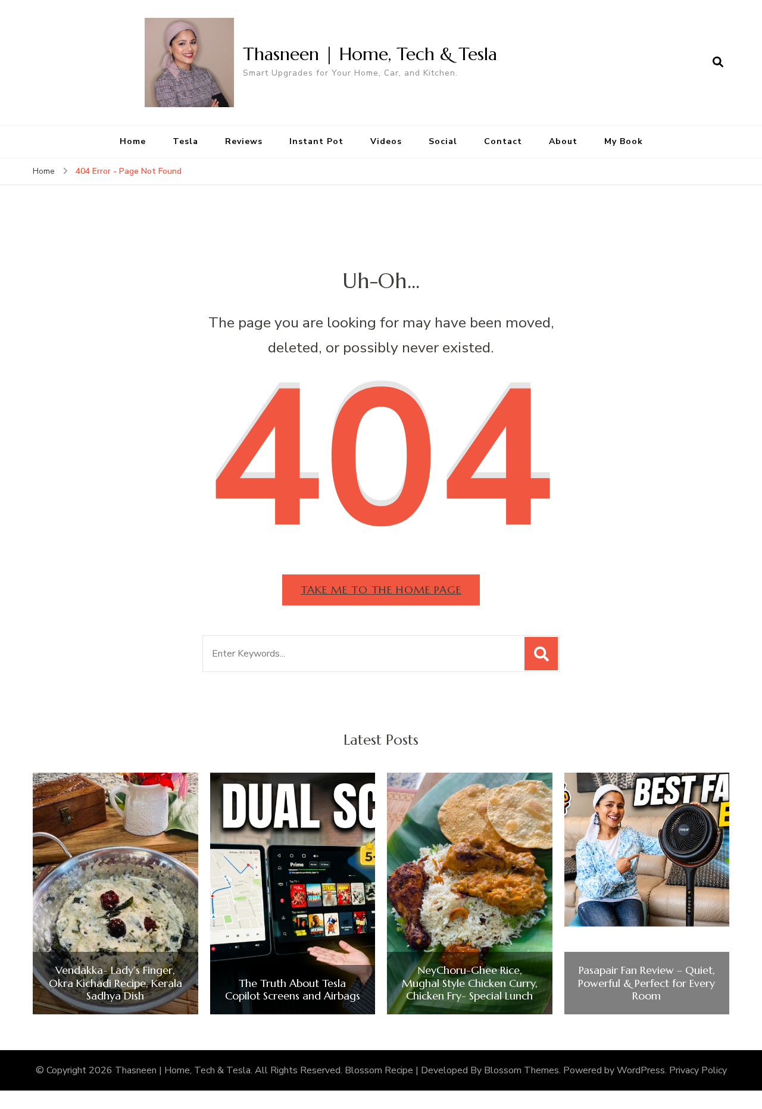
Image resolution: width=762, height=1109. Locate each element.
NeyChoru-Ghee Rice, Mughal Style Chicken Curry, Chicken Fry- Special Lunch (470, 983)
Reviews (244, 141)
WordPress (641, 1070)
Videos (386, 141)
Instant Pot (316, 141)
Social (443, 141)
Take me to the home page (381, 589)
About (563, 141)
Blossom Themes (521, 1070)
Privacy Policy (698, 1070)
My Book (623, 141)
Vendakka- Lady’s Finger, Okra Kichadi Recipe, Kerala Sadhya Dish (115, 983)
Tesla (185, 141)
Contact (503, 141)
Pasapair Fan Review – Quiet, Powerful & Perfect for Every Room (646, 983)
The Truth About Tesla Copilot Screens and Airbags (292, 989)
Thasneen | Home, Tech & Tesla (370, 54)
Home (133, 141)
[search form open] (718, 62)
